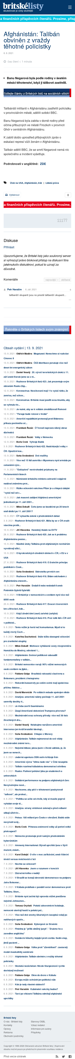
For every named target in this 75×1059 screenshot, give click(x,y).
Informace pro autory (41, 1028)
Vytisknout (14, 194)
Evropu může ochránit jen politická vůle (35, 979)
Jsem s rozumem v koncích (44, 868)
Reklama (8, 1032)
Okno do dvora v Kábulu (43, 975)
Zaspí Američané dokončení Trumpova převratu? (40, 710)
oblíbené (65, 279)
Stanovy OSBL (38, 1021)
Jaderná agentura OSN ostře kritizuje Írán (36, 757)
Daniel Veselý (23, 372)
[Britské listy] (37, 93)
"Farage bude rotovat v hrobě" (32, 414)
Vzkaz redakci (38, 1025)
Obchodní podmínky (13, 1035)
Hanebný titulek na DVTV (44, 529)
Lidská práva (52, 182)
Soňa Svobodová (25, 455)
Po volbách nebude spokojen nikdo (51, 692)
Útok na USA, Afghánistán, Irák (26, 182)
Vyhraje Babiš (36, 441)
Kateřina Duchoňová (25, 636)
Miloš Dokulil (22, 506)
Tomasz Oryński (23, 905)
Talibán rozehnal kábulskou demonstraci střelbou (40, 766)
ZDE (43, 164)
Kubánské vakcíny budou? (44, 989)
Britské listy (31, 8)
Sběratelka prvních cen (47, 571)
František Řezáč (24, 427)
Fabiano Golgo (22, 673)
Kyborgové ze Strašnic (46, 924)
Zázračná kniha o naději (27, 873)
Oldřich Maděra (24, 353)
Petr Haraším (14, 289)
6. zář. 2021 (31, 289)
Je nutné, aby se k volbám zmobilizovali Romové (41, 409)
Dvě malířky (41, 455)
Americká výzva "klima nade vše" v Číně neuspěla (41, 761)
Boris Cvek (22, 441)
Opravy (7, 1028)
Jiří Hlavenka (23, 529)
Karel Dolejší (21, 854)
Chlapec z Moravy (43, 734)
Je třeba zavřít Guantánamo (29, 706)
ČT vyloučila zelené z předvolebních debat (38, 516)
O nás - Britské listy (13, 1021)
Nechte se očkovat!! (25, 863)
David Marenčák (23, 692)
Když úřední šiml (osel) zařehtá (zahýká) (37, 613)
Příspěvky (36, 1032)
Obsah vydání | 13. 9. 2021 (23, 347)
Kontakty (8, 1025)
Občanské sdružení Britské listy (39, 1045)
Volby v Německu (44, 437)
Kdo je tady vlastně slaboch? (30, 984)
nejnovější (51, 279)
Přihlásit (9, 247)
